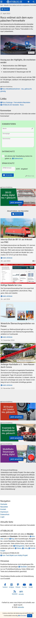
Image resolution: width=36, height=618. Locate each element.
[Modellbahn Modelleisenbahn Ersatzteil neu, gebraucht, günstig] (18, 432)
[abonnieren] (17, 214)
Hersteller (23, 567)
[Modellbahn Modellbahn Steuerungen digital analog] (18, 454)
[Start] (1, 5)
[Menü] (1, 2)
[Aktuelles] (6, 5)
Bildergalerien (20, 546)
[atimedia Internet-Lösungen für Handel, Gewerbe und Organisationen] (21, 593)
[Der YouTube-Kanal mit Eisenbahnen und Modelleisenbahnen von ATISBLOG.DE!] (24, 586)
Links (26, 548)
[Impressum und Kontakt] (18, 512)
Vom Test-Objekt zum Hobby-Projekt (15, 555)
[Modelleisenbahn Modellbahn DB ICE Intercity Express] (18, 197)
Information (23, 615)
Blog (12, 539)
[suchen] (34, 1)
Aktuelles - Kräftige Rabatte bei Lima (13, 265)
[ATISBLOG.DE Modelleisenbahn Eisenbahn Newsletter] (15, 593)
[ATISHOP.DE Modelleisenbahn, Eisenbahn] (18, 504)
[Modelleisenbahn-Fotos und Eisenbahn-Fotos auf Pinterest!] (18, 586)
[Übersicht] (5, 9)
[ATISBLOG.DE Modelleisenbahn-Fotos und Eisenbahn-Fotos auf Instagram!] (11, 586)
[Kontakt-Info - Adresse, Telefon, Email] (18, 509)
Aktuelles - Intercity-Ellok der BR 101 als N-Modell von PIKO (17, 220)
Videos (19, 548)
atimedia (21, 607)
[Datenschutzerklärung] (18, 514)
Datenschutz (18, 158)
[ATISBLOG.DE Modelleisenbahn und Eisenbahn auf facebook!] (5, 586)
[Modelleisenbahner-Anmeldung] (18, 517)
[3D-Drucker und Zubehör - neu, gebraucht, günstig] (18, 411)
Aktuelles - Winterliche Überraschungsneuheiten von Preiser (17, 304)
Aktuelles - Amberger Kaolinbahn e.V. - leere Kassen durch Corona (17, 345)
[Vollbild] (18, 42)
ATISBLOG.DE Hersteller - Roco (13, 105)
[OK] (29, 615)
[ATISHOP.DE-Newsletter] (18, 507)
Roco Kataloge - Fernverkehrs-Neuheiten (16, 102)
